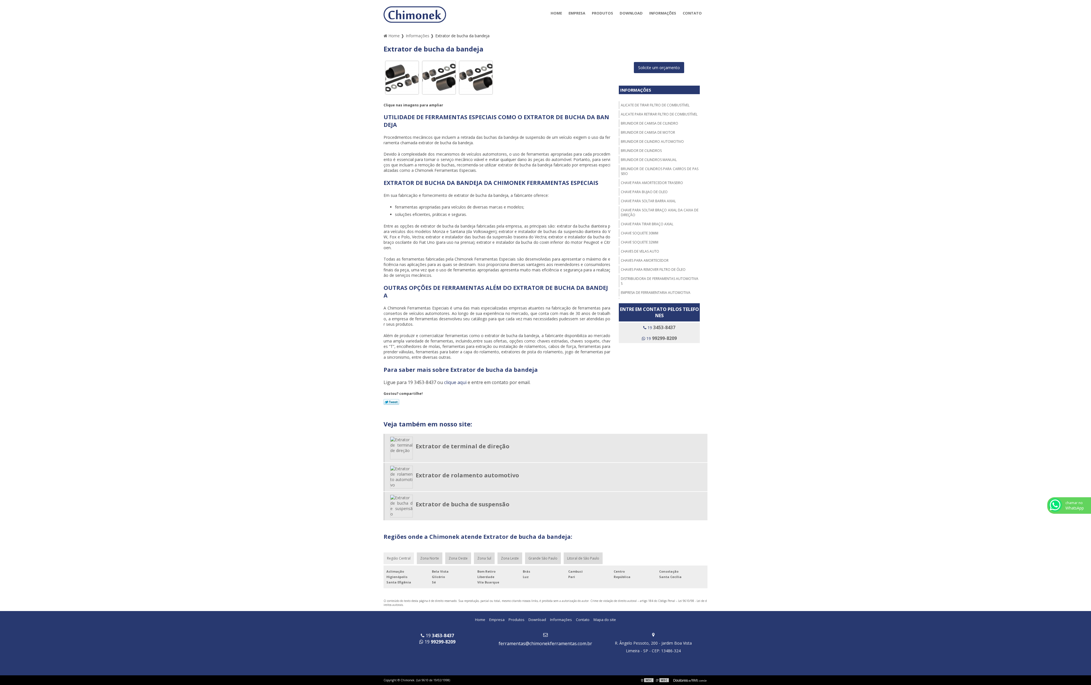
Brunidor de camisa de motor (648, 132)
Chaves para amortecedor (645, 260)
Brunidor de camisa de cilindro (649, 123)
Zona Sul (484, 558)
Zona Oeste (458, 558)
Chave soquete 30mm (639, 233)
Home (556, 13)
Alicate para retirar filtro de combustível (659, 114)
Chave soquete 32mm (639, 242)
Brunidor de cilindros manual (649, 159)
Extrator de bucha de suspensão (462, 504)
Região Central (399, 558)
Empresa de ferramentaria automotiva (655, 292)
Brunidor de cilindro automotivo (652, 141)
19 (660, 327)
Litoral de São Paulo (583, 558)
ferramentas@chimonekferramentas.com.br (545, 643)
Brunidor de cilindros (641, 150)
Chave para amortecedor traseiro (652, 182)
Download (631, 13)
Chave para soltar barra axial (648, 201)
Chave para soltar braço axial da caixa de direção (659, 212)
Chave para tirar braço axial (647, 224)
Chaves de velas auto (640, 251)
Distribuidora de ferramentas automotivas (659, 281)
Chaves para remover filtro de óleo (653, 269)
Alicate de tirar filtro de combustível (655, 105)
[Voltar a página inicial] (415, 14)
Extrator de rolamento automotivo (467, 475)
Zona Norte (429, 558)
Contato (692, 13)
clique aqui (455, 382)
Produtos (602, 13)
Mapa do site (605, 619)
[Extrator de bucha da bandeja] (402, 77)
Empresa (577, 13)
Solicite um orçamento (659, 67)
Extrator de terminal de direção (462, 446)
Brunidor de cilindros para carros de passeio (659, 171)
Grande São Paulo (542, 558)
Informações (662, 13)
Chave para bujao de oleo (644, 191)
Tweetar (391, 402)
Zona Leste (510, 558)
